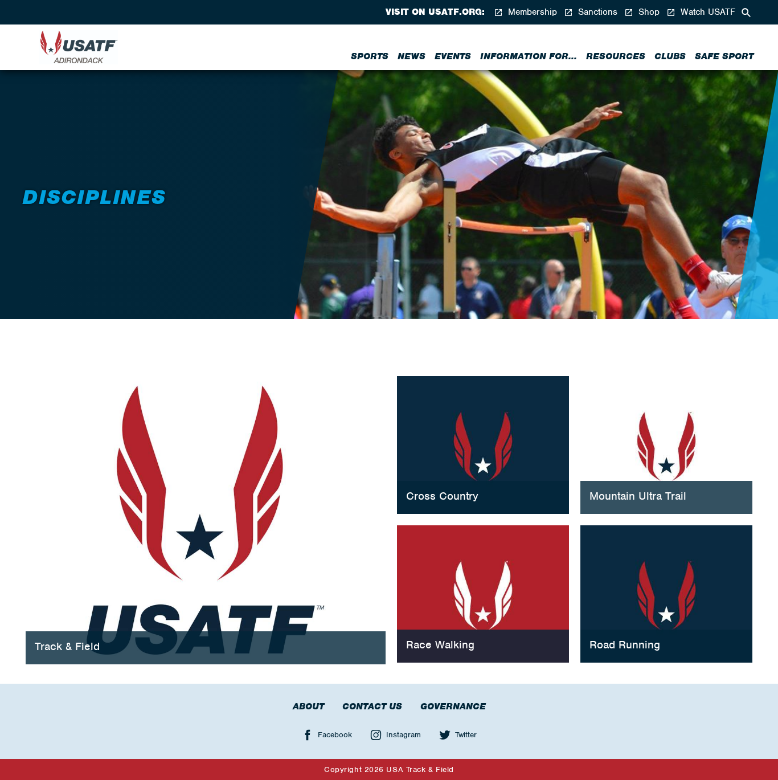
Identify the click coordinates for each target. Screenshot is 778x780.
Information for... (528, 56)
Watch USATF (706, 12)
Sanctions (596, 12)
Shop (648, 12)
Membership (531, 12)
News (411, 56)
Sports (369, 56)
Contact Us (372, 706)
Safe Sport (724, 56)
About (308, 706)
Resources (615, 56)
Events (453, 56)
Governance (453, 706)
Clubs (670, 56)
